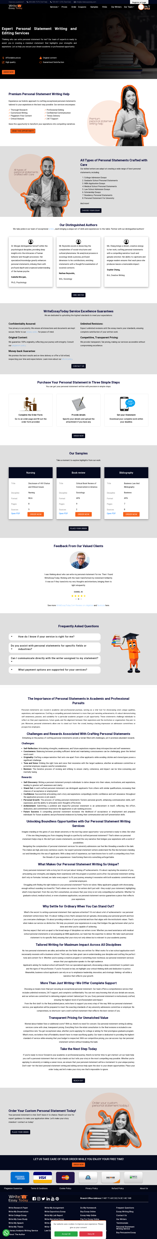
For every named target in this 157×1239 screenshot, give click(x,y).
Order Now (8, 72)
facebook (102, 602)
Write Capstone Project (91, 1219)
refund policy (67, 359)
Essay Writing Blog (124, 1208)
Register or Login (139, 2)
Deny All (91, 1234)
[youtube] (52, 1195)
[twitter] (43, 1195)
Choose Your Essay (91, 210)
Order (73, 7)
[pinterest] (57, 1195)
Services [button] (54, 7)
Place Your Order (78, 528)
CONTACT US (78, 366)
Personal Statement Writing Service (125, 1224)
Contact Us (121, 1212)
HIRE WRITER (78, 295)
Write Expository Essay (55, 1208)
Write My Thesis (16, 1223)
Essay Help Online (88, 1212)
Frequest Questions (125, 1204)
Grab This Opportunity (23, 131)
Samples (94, 7)
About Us (144, 1185)
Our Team (128, 7)
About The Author (17, 1231)
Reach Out (78, 1077)
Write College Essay (17, 1212)
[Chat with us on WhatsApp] (6, 1233)
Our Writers (116, 7)
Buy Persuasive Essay (126, 1229)
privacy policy (32, 332)
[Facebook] (34, 1195)
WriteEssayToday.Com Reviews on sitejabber (74, 602)
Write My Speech (16, 1219)
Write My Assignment (54, 1204)
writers (51, 229)
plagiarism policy (19, 345)
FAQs (104, 7)
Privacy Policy (91, 1185)
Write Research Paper (18, 1204)
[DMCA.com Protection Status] (133, 1174)
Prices (64, 7)
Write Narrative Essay (54, 1215)
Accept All (66, 1234)
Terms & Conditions (39, 1185)
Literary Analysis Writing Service (23, 1227)
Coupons (82, 7)
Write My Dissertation (18, 1208)
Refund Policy (118, 1185)
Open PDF (15, 513)
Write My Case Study (18, 1215)
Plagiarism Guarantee (13, 1185)
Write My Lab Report (54, 1212)
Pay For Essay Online (89, 1215)
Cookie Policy (65, 1185)
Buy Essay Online (88, 1208)
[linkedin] (48, 1195)
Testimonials (122, 1219)
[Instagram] (38, 1195)
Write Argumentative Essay (57, 1219)
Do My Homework (88, 1204)
